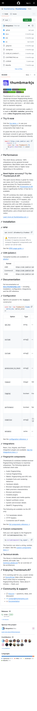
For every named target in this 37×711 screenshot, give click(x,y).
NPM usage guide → (16, 248)
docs (7, 34)
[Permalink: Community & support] (1, 588)
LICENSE (8, 61)
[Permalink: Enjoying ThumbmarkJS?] (1, 570)
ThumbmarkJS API (26, 187)
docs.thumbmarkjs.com (11, 287)
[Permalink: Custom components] (1, 529)
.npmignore (9, 49)
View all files (18, 69)
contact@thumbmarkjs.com (18, 599)
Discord (11, 594)
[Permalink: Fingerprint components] (1, 456)
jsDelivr (5, 259)
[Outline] (34, 74)
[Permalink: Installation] (1, 221)
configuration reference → (18, 439)
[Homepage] (18, 3)
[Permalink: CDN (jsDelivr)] (1, 253)
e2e (7, 38)
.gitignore (8, 45)
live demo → (13, 123)
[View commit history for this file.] (32, 25)
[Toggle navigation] (3, 3)
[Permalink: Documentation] (1, 279)
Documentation (14, 601)
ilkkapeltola (9, 25)
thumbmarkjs (9, 9)
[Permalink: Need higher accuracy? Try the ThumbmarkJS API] (1, 174)
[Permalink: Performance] (1, 155)
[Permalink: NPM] (1, 227)
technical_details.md (10, 563)
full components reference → (19, 524)
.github (8, 30)
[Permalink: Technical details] (1, 554)
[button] (31, 141)
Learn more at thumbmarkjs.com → (15, 217)
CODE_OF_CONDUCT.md (13, 53)
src (6, 42)
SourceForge (10, 577)
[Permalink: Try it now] (1, 118)
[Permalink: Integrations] (1, 443)
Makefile (8, 65)
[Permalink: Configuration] (1, 296)
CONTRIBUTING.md (12, 57)
